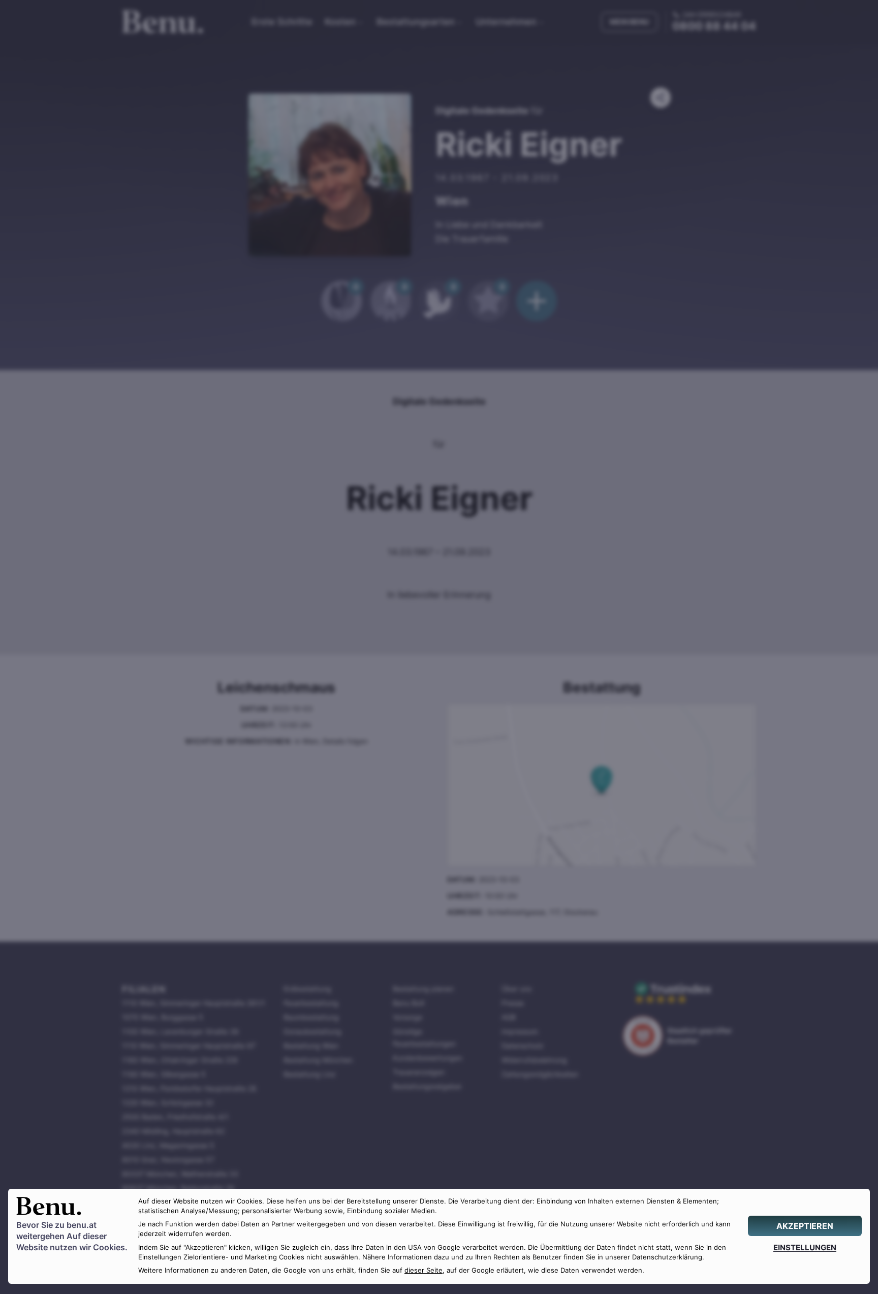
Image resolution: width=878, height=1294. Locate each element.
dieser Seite (423, 1270)
